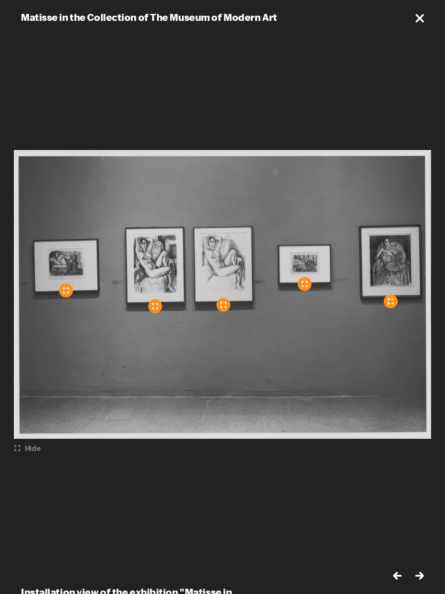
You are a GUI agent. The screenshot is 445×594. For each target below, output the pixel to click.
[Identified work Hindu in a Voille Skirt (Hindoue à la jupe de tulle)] (66, 290)
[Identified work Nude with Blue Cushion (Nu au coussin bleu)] (223, 304)
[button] (420, 18)
